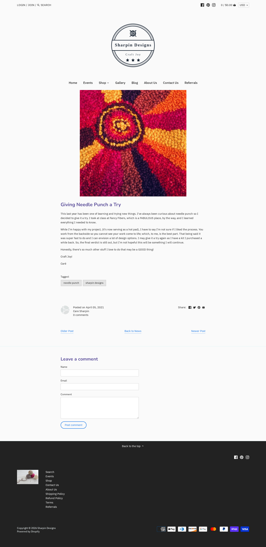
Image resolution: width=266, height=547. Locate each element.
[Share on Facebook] (190, 307)
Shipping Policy (55, 493)
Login (21, 5)
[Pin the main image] (199, 307)
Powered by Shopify (28, 531)
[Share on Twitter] (194, 307)
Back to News (132, 331)
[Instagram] (214, 4)
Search (50, 472)
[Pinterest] (208, 4)
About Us (51, 489)
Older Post (67, 331)
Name (64, 366)
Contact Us (52, 485)
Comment (66, 394)
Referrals (51, 507)
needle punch (71, 282)
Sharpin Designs (46, 528)
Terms (49, 502)
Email (64, 380)
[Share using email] (203, 307)
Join (31, 5)
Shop (49, 480)
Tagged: (65, 276)
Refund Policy (54, 498)
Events (50, 476)
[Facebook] (202, 4)
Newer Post (198, 331)
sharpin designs (95, 282)
